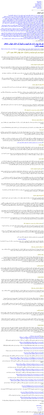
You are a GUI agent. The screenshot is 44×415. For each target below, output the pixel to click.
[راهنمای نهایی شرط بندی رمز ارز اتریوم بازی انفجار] (33, 16)
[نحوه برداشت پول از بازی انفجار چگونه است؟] (35, 15)
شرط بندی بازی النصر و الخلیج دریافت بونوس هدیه (34, 353)
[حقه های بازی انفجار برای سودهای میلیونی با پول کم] (33, 19)
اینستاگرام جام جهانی (22, 239)
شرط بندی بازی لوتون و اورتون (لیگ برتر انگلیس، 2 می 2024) (32, 338)
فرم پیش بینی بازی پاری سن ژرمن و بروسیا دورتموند (34, 348)
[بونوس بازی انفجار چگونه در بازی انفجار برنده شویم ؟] (13, 36)
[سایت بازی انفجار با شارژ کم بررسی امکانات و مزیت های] (16, 30)
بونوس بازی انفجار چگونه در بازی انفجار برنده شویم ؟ (33, 37)
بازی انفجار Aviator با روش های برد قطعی (13, 18)
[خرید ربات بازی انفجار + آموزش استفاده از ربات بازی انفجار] (32, 38)
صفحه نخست (38, 405)
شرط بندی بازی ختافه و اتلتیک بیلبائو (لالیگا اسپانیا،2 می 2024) (32, 343)
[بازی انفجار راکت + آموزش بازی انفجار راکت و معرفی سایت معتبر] (30, 21)
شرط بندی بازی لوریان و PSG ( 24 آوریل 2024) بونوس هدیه (32, 393)
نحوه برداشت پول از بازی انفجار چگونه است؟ (16, 15)
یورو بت (35, 413)
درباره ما (39, 409)
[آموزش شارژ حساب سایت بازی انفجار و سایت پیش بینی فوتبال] (16, 26)
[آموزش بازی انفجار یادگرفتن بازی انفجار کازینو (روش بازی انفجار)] (21, 34)
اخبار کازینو (39, 8)
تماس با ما (39, 407)
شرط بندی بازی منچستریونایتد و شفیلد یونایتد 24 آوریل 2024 (32, 398)
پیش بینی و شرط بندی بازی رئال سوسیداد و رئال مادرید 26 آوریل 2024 (30, 375)
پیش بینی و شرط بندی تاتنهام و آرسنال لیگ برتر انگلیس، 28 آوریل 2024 (30, 365)
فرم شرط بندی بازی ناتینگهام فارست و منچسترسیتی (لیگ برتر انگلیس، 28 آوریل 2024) (27, 358)
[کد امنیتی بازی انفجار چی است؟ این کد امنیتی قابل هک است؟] (31, 17)
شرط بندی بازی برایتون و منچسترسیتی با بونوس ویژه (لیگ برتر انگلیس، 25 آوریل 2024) (27, 380)
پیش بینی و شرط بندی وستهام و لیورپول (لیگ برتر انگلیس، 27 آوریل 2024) (30, 370)
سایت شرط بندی (38, 3)
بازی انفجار (39, 2)
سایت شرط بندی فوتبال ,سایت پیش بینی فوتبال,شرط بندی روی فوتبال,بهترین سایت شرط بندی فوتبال (20, 48)
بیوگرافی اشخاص (38, 5)
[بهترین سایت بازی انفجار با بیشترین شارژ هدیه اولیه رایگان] (14, 35)
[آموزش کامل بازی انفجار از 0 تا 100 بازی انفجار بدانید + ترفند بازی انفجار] (26, 29)
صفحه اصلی (39, 1)
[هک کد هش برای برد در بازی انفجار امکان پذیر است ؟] (33, 20)
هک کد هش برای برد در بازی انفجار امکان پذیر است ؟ (12, 20)
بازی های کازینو (38, 4)
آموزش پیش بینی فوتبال (34, 335)
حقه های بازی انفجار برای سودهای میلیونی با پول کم (13, 19)
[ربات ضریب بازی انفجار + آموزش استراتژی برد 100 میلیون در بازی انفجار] (18, 23)
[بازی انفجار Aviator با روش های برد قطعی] (29, 18)
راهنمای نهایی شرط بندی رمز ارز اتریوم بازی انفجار (13, 16)
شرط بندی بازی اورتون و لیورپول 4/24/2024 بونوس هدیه (33, 386)
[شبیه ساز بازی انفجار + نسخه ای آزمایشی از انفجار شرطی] (32, 28)
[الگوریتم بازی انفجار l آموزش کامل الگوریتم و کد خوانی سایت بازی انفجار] (29, 25)
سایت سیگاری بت (40, 413)
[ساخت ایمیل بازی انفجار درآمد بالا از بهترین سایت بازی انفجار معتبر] (30, 32)
